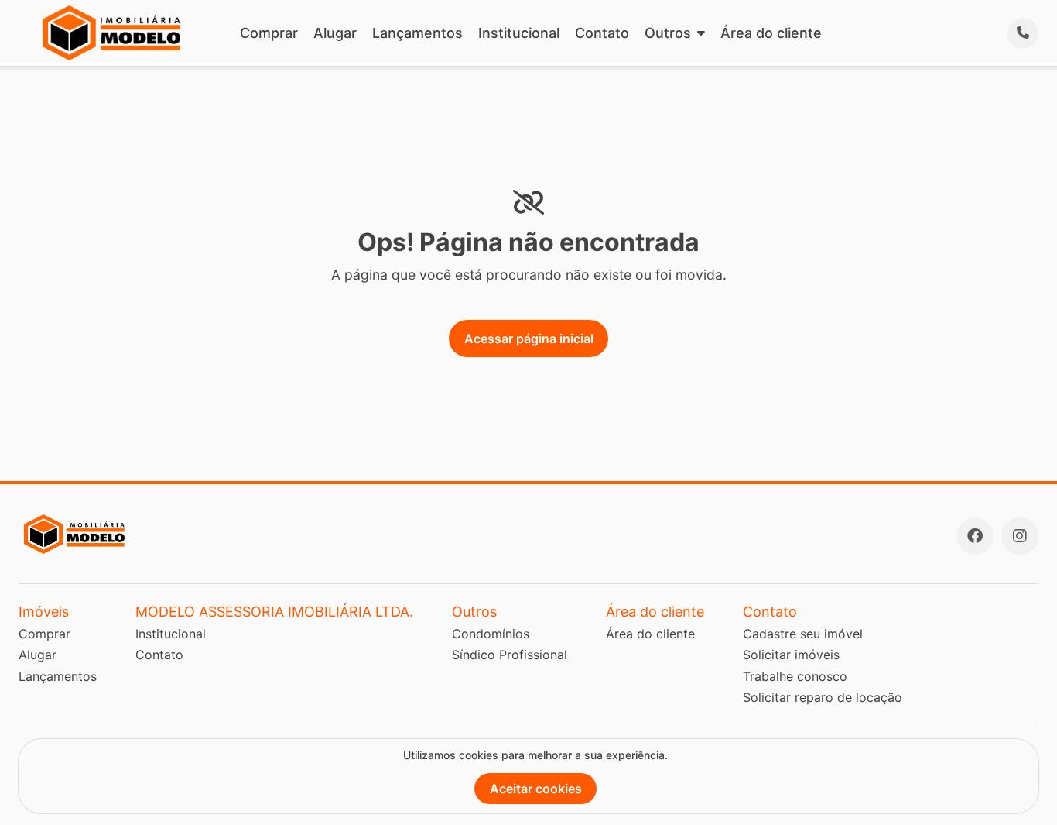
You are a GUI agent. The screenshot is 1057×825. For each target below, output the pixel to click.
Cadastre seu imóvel (803, 633)
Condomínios (490, 633)
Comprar (269, 33)
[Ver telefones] (1022, 33)
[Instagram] (1019, 536)
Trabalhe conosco (795, 676)
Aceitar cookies (536, 788)
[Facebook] (975, 536)
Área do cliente (771, 33)
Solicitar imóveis (791, 654)
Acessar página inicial (528, 338)
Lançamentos (417, 33)
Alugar (335, 33)
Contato (602, 33)
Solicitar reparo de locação (822, 697)
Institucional (518, 33)
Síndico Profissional (509, 654)
